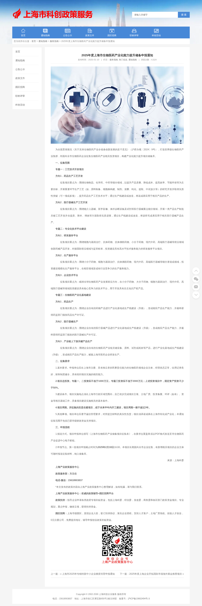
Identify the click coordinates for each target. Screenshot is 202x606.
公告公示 (67, 35)
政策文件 (89, 35)
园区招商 (112, 35)
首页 (23, 35)
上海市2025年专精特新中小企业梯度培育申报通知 (88, 574)
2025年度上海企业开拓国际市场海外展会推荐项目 (155, 574)
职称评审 (134, 35)
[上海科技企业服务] (52, 18)
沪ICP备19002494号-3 (139, 598)
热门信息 (123, 59)
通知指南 (45, 35)
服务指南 (54, 41)
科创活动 (156, 35)
